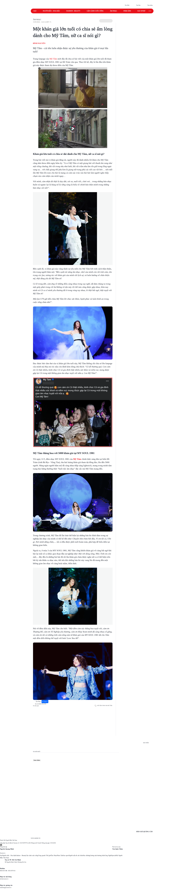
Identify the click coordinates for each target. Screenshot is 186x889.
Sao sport (141, 11)
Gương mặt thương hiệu (97, 855)
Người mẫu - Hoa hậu (51, 11)
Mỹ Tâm (53, 59)
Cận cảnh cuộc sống (95, 11)
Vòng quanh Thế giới (44, 855)
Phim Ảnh (60, 855)
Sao (34, 11)
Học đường (86, 855)
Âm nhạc (113, 11)
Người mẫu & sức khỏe (76, 855)
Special (113, 855)
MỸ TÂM (99, 705)
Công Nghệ (108, 855)
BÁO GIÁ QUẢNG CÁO (144, 831)
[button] (106, 20)
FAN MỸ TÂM (108, 705)
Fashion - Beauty (73, 11)
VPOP (103, 705)
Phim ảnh (127, 11)
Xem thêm (37, 760)
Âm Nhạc (37, 19)
